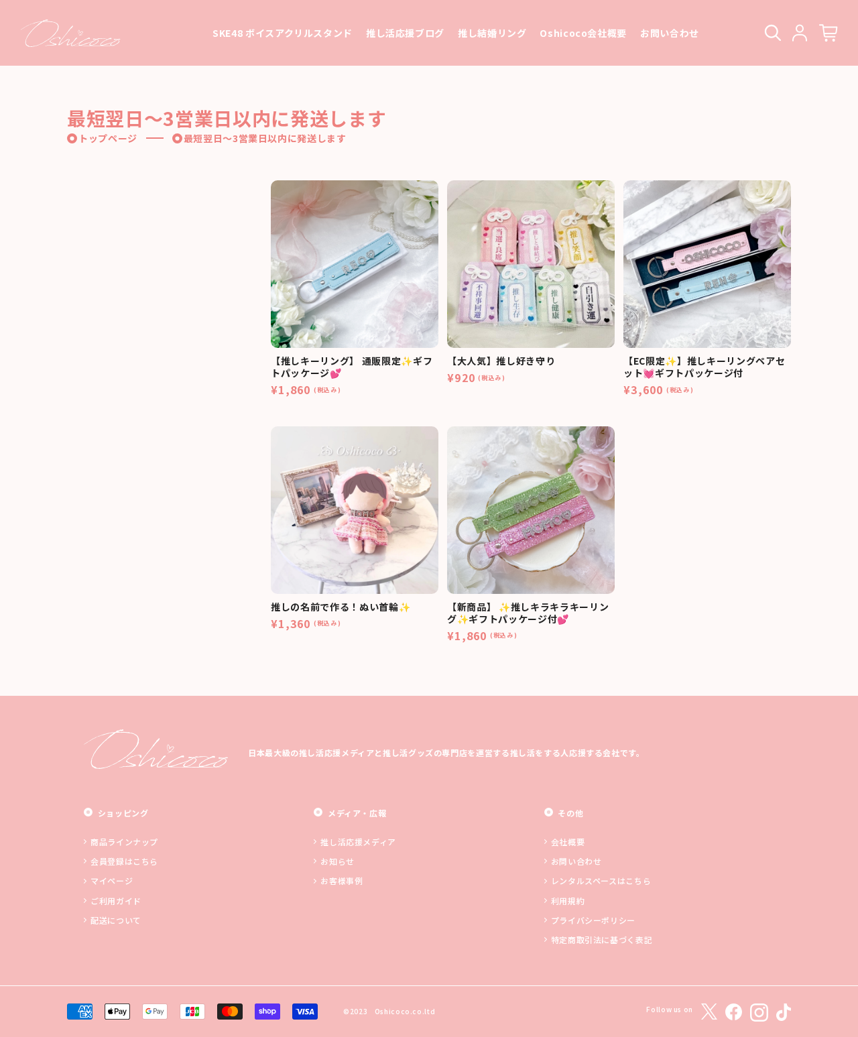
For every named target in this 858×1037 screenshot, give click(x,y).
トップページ (107, 138)
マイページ (111, 880)
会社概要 (568, 841)
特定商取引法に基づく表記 (602, 939)
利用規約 (568, 900)
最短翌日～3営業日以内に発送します (265, 138)
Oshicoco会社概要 (583, 33)
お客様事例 (341, 880)
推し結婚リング (492, 33)
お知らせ (337, 861)
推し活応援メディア (358, 841)
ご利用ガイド (115, 900)
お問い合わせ (669, 33)
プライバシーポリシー (593, 920)
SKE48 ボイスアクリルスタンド (282, 33)
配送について (115, 920)
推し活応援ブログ (405, 33)
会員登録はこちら (124, 861)
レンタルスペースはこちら (601, 880)
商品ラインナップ (124, 841)
